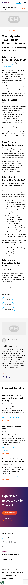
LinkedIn (21, 369)
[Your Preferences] (2, 582)
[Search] (11, 2)
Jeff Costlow (12, 339)
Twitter (15, 369)
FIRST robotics (14, 365)
